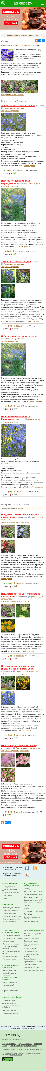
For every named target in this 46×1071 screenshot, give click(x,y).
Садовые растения (31, 897)
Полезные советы (9, 922)
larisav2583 (19, 170)
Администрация (25, 1044)
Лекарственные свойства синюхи (18, 105)
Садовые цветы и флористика (27, 748)
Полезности (7, 905)
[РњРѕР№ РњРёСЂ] (43, 40)
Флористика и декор (9, 959)
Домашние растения (9, 956)
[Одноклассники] (35, 868)
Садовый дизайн (30, 959)
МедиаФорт (17, 1039)
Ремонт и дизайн (8, 985)
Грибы (26, 908)
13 (17, 328)
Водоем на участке (31, 941)
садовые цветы (26, 45)
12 (17, 738)
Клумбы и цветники (31, 938)
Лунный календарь (9, 913)
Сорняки (27, 906)
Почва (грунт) (29, 914)
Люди (4, 898)
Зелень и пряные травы (33, 894)
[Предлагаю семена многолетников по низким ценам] (7, 92)
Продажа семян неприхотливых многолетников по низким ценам (17, 667)
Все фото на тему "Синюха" (12, 95)
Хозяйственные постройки (12, 988)
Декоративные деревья (11, 935)
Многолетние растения (10, 944)
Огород (27, 889)
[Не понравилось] (8, 171)
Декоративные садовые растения (10, 931)
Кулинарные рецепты (10, 1013)
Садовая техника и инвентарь (10, 966)
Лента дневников (8, 887)
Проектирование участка (33, 962)
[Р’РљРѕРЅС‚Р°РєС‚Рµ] (39, 40)
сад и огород (5, 522)
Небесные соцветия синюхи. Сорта (19, 336)
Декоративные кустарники (12, 938)
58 (10, 814)
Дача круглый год (9, 1003)
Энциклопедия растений (11, 908)
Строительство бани (10, 991)
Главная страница (10, 884)
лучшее (20, 509)
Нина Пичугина (24, 1049)
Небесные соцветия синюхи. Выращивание (15, 182)
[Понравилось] (10, 171)
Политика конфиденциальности (23, 1046)
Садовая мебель (30, 965)
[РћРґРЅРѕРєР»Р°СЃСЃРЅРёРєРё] (36, 40)
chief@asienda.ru (37, 1049)
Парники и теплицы (31, 922)
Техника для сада (9, 970)
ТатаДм (19, 326)
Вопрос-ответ (7, 895)
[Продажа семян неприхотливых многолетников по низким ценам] (32, 92)
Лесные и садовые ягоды (33, 891)
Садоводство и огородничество (31, 885)
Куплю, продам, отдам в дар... (27, 671)
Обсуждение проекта (25, 1028)
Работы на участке (9, 1000)
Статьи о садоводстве (10, 892)
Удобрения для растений (33, 911)
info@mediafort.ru (16, 1055)
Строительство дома (10, 982)
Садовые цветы (34, 183)
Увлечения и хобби (9, 1010)
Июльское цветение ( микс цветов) (19, 745)
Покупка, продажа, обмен (11, 919)
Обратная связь (9, 1044)
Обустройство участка (34, 931)
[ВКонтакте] (27, 868)
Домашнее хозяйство (11, 997)
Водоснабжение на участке (34, 970)
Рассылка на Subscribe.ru (27, 875)
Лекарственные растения (14, 108)
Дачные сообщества (10, 890)
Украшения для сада (31, 967)
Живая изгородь (30, 949)
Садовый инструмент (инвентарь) (10, 974)
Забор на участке (30, 951)
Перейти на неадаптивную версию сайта (23, 35)
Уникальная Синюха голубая (16, 261)
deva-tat (19, 812)
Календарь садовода (10, 910)
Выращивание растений (33, 900)
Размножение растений (32, 903)
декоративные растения (10, 45)
